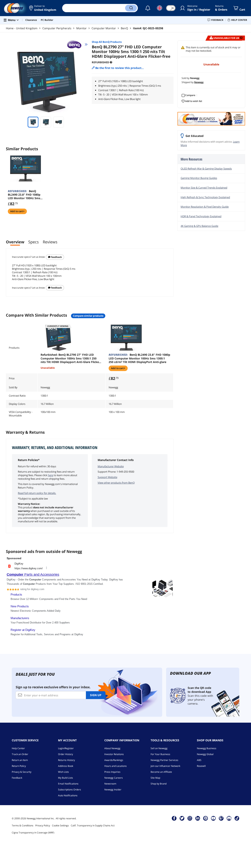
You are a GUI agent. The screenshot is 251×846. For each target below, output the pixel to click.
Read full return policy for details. (37, 493)
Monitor (81, 28)
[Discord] (229, 818)
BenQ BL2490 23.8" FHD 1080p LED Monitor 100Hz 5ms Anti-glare (24, 194)
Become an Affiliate (161, 772)
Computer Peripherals (56, 28)
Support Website (107, 477)
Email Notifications (68, 783)
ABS (199, 760)
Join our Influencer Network (165, 766)
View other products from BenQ (116, 482)
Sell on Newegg (159, 748)
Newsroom (110, 783)
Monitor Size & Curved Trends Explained (204, 187)
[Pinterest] (205, 818)
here (50, 475)
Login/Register (66, 748)
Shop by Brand (158, 783)
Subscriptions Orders (69, 789)
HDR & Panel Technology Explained (201, 216)
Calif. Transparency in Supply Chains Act (93, 825)
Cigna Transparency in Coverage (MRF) (33, 832)
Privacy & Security (21, 772)
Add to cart (17, 211)
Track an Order (20, 754)
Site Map (155, 777)
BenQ (124, 28)
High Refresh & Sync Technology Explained (205, 197)
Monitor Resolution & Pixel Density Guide (205, 206)
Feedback (56, 257)
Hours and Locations (115, 766)
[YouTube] (213, 818)
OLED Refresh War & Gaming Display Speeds (206, 168)
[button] (42, 8)
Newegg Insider (112, 789)
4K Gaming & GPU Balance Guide (199, 226)
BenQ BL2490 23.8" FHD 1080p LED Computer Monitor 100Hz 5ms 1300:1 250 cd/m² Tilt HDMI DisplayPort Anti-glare (139, 358)
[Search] (131, 8)
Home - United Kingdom (21, 28)
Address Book (65, 766)
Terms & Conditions (22, 825)
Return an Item (20, 760)
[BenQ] (76, 44)
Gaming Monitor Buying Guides (199, 178)
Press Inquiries (112, 772)
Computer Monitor (104, 28)
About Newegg (112, 748)
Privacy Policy (42, 825)
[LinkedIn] (197, 818)
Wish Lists (63, 772)
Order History (65, 754)
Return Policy (19, 766)
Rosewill (201, 766)
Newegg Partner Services (164, 760)
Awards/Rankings (113, 760)
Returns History (66, 760)
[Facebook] (174, 818)
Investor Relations (114, 754)
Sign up (95, 695)
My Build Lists (65, 777)
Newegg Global (205, 754)
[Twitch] (221, 818)
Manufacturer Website (111, 466)
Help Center (18, 748)
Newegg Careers (113, 777)
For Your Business (160, 754)
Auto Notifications (67, 795)
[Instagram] (189, 818)
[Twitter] (182, 818)
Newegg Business (206, 748)
